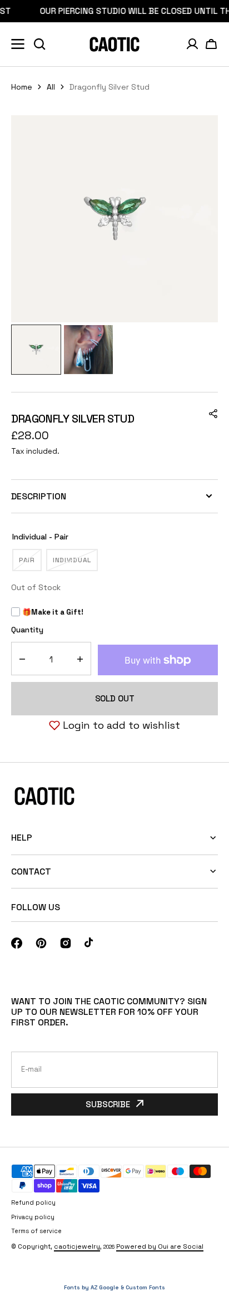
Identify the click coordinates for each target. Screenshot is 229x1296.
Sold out (115, 698)
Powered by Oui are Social (159, 1246)
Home (21, 87)
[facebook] (16, 943)
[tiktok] (90, 943)
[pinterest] (41, 943)
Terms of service (36, 1231)
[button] (211, 44)
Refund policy (33, 1202)
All (51, 87)
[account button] (192, 44)
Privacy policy (32, 1217)
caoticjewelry (77, 1246)
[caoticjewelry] (114, 44)
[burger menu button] (17, 44)
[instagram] (65, 943)
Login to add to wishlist (121, 725)
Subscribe (108, 1104)
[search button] (39, 44)
